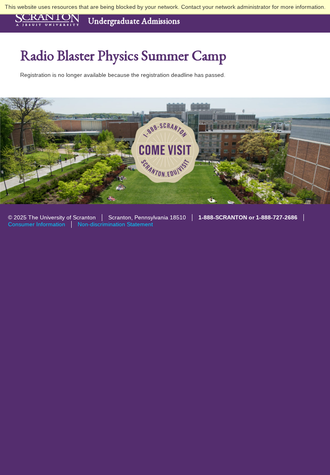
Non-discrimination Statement (115, 224)
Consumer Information (36, 224)
